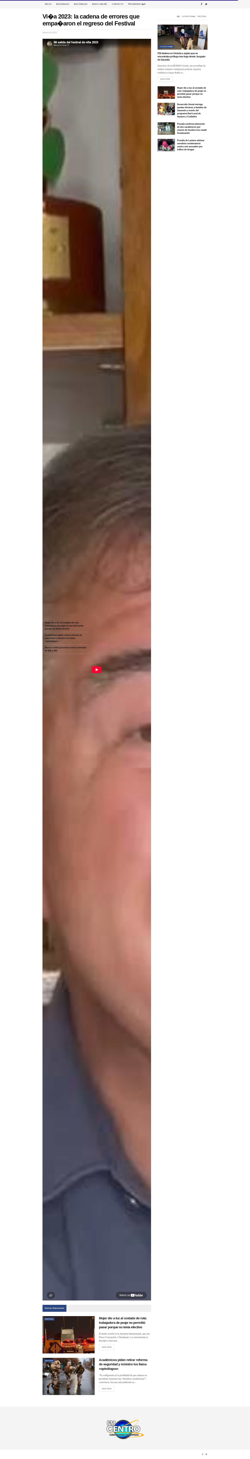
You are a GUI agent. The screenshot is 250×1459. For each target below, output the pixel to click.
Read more (107, 1347)
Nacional (49, 1319)
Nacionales (80, 4)
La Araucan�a (189, 16)
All (178, 16)
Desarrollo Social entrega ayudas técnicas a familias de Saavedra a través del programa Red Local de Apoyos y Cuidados (191, 110)
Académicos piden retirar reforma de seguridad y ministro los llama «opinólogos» (63, 638)
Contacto (117, 4)
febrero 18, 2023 (50, 33)
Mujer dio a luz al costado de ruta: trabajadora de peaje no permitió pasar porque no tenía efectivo (64, 625)
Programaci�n (137, 4)
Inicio (48, 4)
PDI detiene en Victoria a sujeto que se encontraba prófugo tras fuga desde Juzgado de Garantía (181, 56)
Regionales (62, 4)
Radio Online (99, 4)
